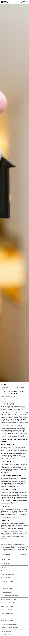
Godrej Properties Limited (8, 396)
